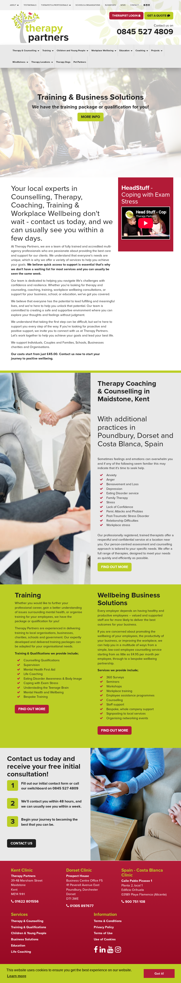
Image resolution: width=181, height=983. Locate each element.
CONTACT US (21, 843)
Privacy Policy (104, 927)
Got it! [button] (159, 973)
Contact (134, 5)
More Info (90, 126)
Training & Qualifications (28, 927)
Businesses (110, 5)
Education (124, 50)
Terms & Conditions (108, 921)
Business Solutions (24, 939)
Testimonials (30, 5)
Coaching (141, 50)
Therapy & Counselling (25, 50)
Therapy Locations (41, 62)
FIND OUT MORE (31, 709)
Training (46, 50)
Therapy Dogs (63, 62)
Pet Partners (80, 62)
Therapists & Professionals (55, 5)
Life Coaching (21, 952)
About (13, 5)
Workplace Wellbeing (102, 50)
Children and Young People (71, 50)
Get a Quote (157, 15)
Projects (155, 50)
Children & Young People (28, 933)
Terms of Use (103, 933)
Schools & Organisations (87, 5)
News (123, 5)
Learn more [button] (16, 976)
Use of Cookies (105, 939)
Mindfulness (19, 62)
